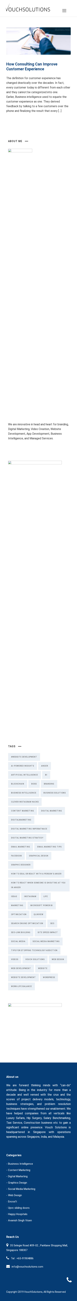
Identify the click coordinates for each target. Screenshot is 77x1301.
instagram (30, 896)
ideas (14, 896)
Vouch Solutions (35, 959)
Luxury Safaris (15, 1118)
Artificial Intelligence (24, 775)
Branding (49, 784)
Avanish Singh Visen (20, 1220)
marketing (17, 905)
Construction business (38, 1122)
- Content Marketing (18, 1170)
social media (18, 941)
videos (14, 959)
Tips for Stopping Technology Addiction (34, 950)
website (42, 968)
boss (34, 784)
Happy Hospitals (17, 1214)
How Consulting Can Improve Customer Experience (31, 66)
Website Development (23, 977)
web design (58, 959)
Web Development (21, 968)
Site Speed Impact (48, 932)
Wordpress (49, 977)
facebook (16, 856)
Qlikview (38, 914)
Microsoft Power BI (41, 905)
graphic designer (20, 865)
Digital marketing (51, 811)
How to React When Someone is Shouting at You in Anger (38, 885)
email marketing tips (49, 847)
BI (46, 775)
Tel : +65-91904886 (22, 1258)
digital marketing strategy (27, 838)
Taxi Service (14, 1122)
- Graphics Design (16, 1182)
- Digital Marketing (17, 1176)
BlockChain (17, 784)
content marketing (22, 811)
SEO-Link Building (20, 932)
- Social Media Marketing (20, 1189)
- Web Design (14, 1195)
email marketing (20, 847)
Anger (44, 766)
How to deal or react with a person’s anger (36, 874)
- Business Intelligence (19, 1163)
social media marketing (46, 941)
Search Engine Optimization (27, 923)
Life (46, 896)
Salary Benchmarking (57, 1118)
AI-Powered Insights (22, 766)
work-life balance (21, 986)
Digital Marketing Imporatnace (29, 829)
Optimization (19, 914)
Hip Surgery (34, 1118)
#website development (24, 757)
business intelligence (23, 793)
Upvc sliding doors (19, 1207)
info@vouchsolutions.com (27, 1266)
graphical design (38, 856)
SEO (52, 923)
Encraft (12, 1201)
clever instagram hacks (25, 802)
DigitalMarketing (21, 820)
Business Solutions (55, 793)
